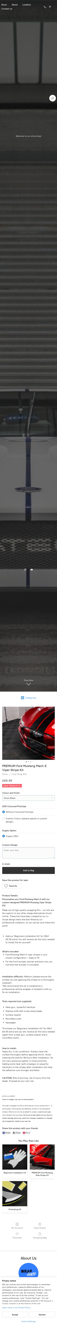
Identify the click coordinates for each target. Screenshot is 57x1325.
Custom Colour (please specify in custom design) (26, 820)
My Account (17, 1228)
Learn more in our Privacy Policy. (16, 1307)
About (15, 4)
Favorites (17, 1237)
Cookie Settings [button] (28, 1321)
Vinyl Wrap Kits (19, 774)
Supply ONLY (12, 836)
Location (26, 4)
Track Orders (40, 1228)
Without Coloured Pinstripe (19, 812)
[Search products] (52, 98)
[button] (11, 886)
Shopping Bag (40, 1237)
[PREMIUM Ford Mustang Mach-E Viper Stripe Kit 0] (28, 733)
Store (5, 774)
